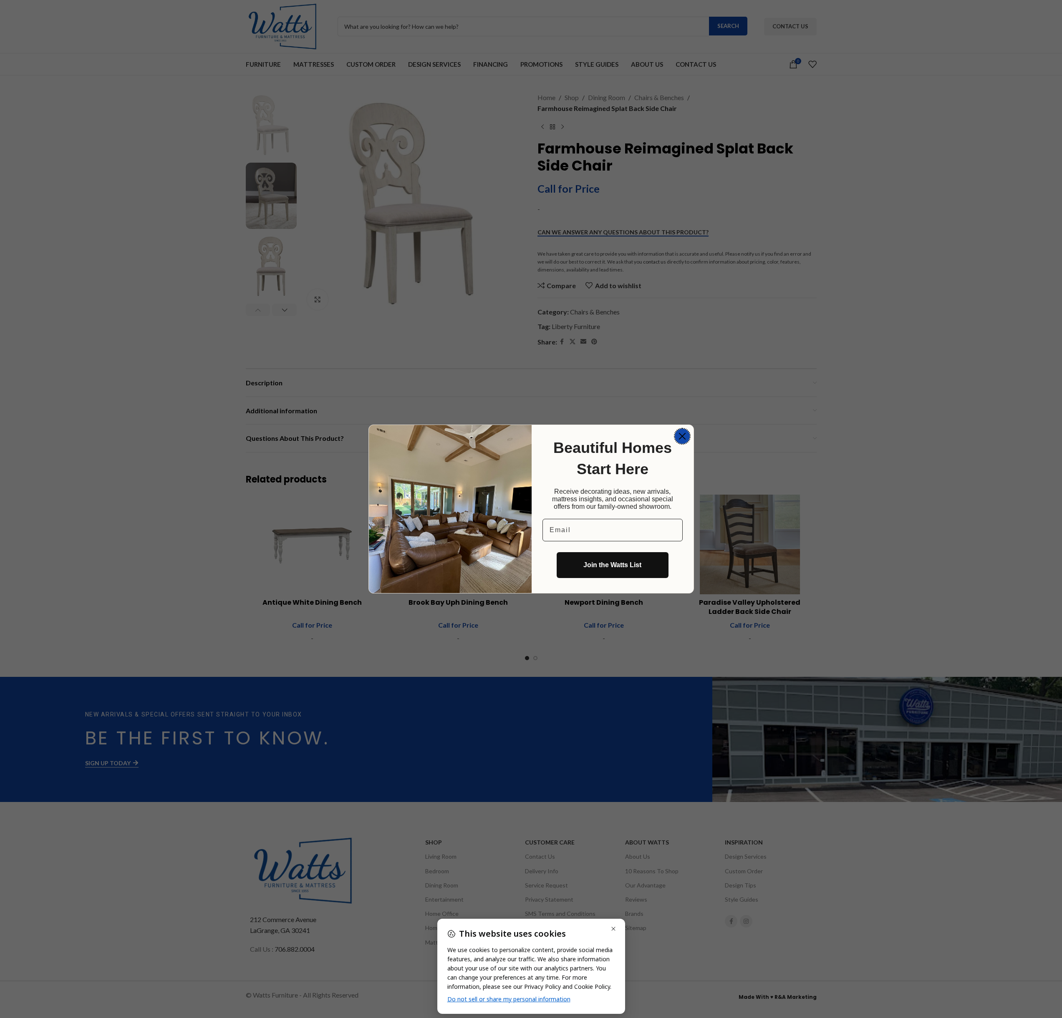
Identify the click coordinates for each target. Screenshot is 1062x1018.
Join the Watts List (612, 564)
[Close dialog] (682, 436)
